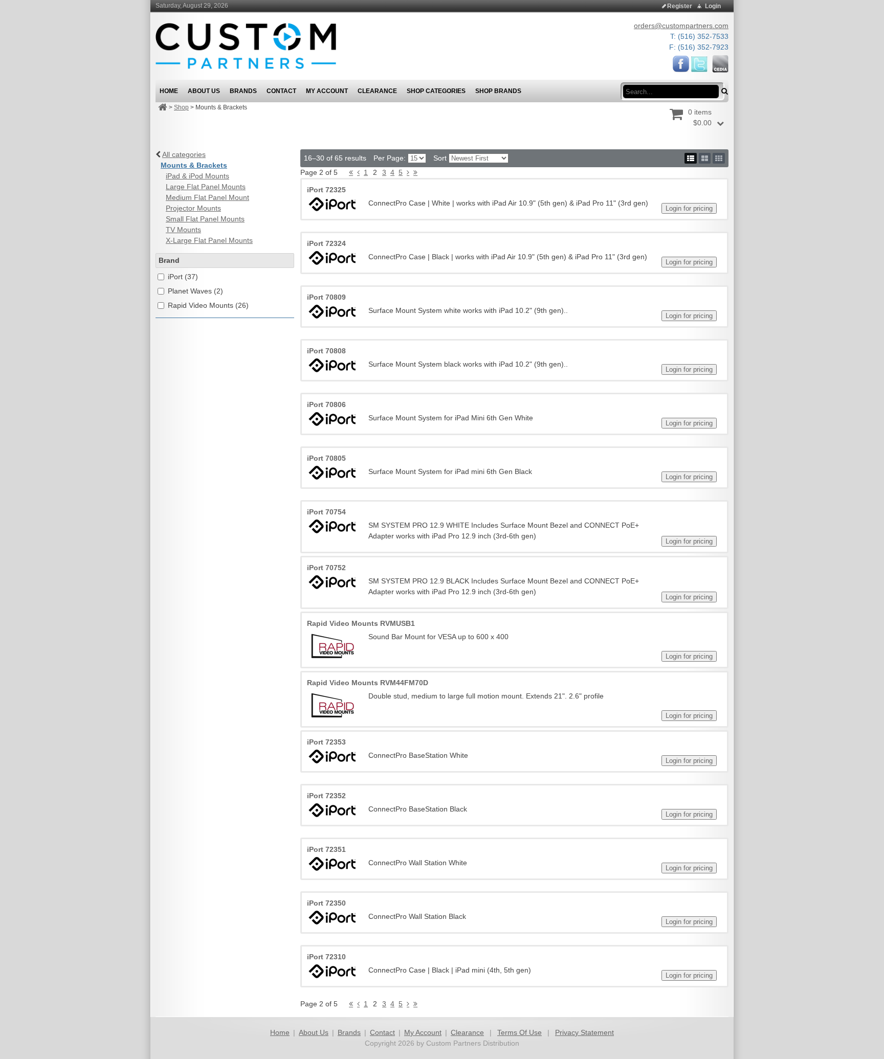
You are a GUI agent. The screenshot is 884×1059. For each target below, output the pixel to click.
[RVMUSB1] (332, 645)
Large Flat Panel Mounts (206, 187)
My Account (422, 1032)
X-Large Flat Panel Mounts (209, 240)
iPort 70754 (326, 512)
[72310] (332, 971)
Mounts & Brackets (194, 165)
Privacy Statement (584, 1032)
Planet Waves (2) (195, 291)
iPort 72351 (326, 849)
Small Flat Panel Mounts (205, 219)
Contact (382, 1032)
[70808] (332, 365)
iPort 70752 (326, 568)
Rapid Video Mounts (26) (208, 305)
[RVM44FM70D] (332, 704)
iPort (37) (183, 277)
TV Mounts (183, 230)
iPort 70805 (326, 458)
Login (713, 6)
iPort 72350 (326, 903)
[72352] (332, 810)
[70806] (332, 419)
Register (679, 6)
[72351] (332, 864)
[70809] (332, 312)
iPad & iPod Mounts (197, 176)
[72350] (332, 918)
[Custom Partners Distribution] (246, 45)
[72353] (332, 756)
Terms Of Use (519, 1032)
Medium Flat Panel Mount (207, 197)
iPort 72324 (326, 243)
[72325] (332, 204)
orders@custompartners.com (681, 25)
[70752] (332, 582)
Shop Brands (498, 91)
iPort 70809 (326, 297)
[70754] (332, 526)
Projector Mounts (193, 208)
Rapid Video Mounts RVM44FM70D (367, 683)
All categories (184, 154)
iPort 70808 (326, 351)
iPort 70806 (326, 404)
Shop (181, 107)
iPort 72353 (326, 742)
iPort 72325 (326, 190)
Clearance (467, 1032)
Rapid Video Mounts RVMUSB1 (361, 623)
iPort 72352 (326, 796)
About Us (313, 1032)
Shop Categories (436, 91)
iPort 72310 (326, 957)
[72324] (332, 258)
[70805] (332, 473)
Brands (349, 1032)
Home (280, 1032)
